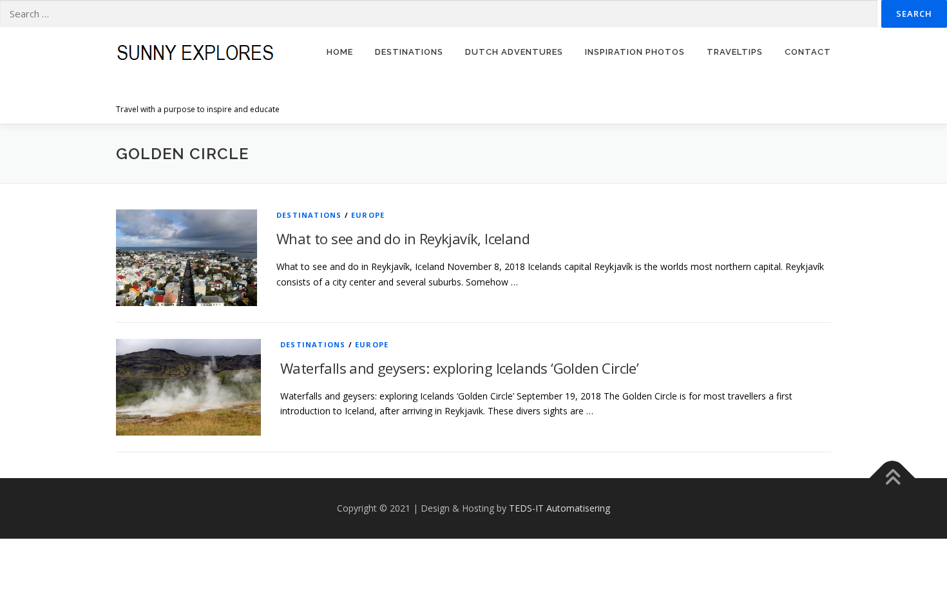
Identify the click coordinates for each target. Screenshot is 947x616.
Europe (368, 215)
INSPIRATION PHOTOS (635, 52)
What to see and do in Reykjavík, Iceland (403, 238)
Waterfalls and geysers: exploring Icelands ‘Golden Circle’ (459, 368)
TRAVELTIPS (735, 52)
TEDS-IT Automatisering (559, 508)
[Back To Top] (892, 478)
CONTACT (808, 52)
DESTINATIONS (409, 52)
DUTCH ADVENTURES (514, 52)
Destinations (308, 215)
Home (340, 52)
